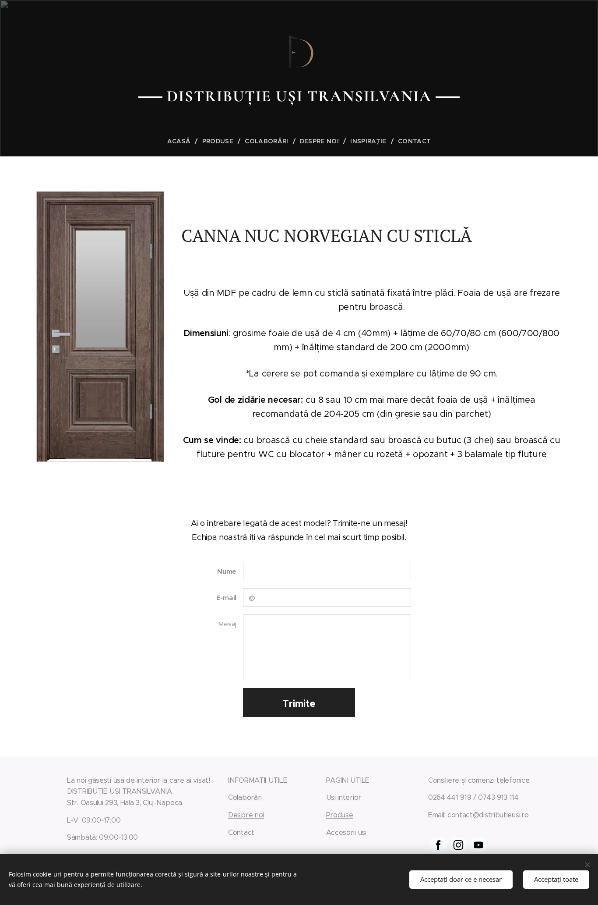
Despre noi (246, 815)
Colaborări (245, 797)
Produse (339, 815)
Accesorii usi (346, 832)
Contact (241, 832)
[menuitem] (182, 141)
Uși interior (343, 797)
